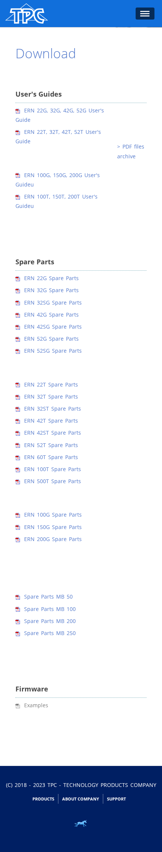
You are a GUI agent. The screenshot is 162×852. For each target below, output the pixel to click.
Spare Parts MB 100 (50, 608)
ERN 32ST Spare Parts (52, 408)
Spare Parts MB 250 (50, 633)
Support (116, 799)
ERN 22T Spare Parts (51, 384)
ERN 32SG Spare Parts (53, 302)
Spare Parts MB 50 (48, 596)
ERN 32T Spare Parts (51, 396)
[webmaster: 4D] (81, 823)
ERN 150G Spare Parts (53, 527)
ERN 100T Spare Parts (52, 469)
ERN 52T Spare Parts (51, 445)
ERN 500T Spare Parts (52, 481)
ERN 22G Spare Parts (51, 278)
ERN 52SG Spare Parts (53, 350)
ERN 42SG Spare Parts (53, 326)
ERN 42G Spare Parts (51, 314)
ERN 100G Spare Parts (53, 514)
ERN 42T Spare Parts (51, 420)
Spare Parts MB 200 (50, 621)
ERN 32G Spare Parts (51, 290)
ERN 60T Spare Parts (51, 457)
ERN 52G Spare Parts (51, 338)
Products (43, 799)
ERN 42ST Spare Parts (52, 432)
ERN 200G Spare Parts (53, 539)
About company (80, 799)
